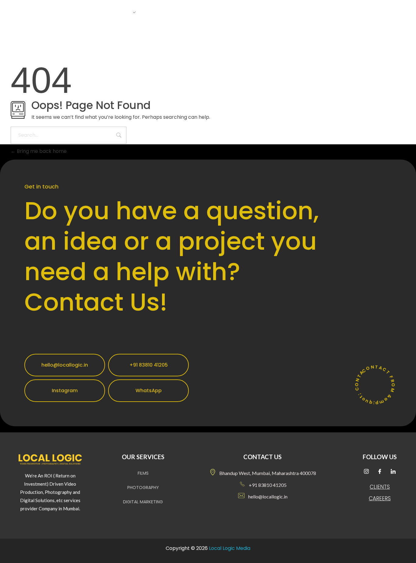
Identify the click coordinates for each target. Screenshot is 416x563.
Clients (380, 487)
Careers (380, 498)
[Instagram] (366, 472)
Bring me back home (41, 151)
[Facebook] (379, 472)
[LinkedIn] (393, 472)
